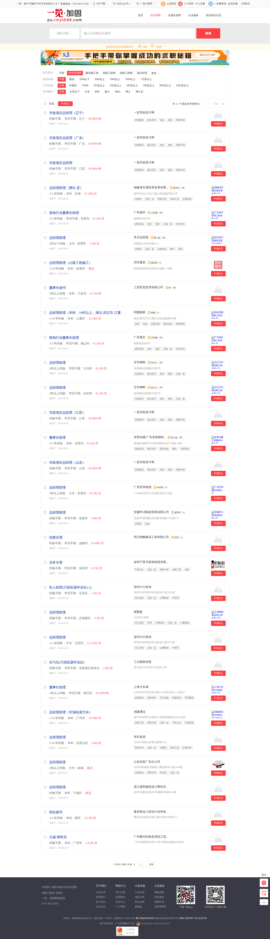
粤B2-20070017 (187, 918)
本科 (97, 91)
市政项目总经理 (60, 163)
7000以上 (130, 79)
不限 (61, 73)
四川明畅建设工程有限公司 (151, 537)
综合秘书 (55, 812)
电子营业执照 (106, 923)
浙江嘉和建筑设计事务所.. (151, 786)
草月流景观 (141, 237)
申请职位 (65, 103)
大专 (87, 91)
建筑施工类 (92, 73)
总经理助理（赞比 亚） (66, 188)
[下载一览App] (186, 902)
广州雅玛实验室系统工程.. (151, 836)
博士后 (139, 91)
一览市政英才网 (144, 112)
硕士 (107, 91)
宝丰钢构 (139, 362)
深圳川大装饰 (142, 586)
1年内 (85, 85)
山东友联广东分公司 (147, 761)
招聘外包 (159, 901)
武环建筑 (139, 262)
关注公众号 (123, 3)
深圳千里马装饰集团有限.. (151, 562)
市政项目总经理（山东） (67, 462)
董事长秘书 (57, 288)
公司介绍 (101, 892)
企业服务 (193, 15)
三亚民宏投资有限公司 (148, 287)
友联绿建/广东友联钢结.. (149, 437)
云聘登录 (245, 3)
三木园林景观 (142, 661)
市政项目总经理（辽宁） (67, 113)
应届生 (73, 85)
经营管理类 (75, 73)
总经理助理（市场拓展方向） (70, 712)
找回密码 (120, 897)
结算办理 (55, 537)
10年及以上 (182, 85)
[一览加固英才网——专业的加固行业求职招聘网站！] (64, 15)
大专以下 (74, 91)
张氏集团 (139, 736)
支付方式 (101, 906)
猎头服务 (159, 897)
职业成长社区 (213, 15)
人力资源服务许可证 (125, 923)
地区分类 (140, 897)
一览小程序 (146, 3)
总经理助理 (57, 238)
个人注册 (200, 3)
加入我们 (101, 901)
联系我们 (101, 897)
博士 (128, 91)
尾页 (151, 864)
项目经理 (142, 73)
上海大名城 (141, 686)
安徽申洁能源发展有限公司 (151, 512)
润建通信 (139, 711)
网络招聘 (159, 892)
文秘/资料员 (58, 837)
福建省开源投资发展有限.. (151, 187)
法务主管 (55, 562)
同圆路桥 (139, 312)
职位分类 (140, 901)
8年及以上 (165, 85)
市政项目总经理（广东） (67, 138)
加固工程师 (109, 73)
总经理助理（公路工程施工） (70, 263)
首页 (140, 15)
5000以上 (115, 79)
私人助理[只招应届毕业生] (68, 587)
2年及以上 (115, 85)
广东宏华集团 (142, 487)
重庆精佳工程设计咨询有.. (151, 811)
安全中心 (120, 901)
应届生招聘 (174, 15)
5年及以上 (148, 85)
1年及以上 (99, 85)
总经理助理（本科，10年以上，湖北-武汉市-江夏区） (88, 313)
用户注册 (120, 892)
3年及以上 (132, 85)
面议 (71, 79)
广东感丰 (139, 212)
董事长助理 (57, 437)
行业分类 (140, 892)
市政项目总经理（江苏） (67, 412)
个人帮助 (120, 906)
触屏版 (138, 906)
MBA (117, 91)
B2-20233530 (201, 918)
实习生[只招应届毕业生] (66, 662)
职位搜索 (155, 15)
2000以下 (84, 79)
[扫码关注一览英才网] (215, 902)
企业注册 (233, 3)
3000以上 (100, 79)
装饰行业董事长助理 (64, 213)
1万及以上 (146, 79)
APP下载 (100, 3)
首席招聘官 (160, 906)
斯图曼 (138, 611)
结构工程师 (126, 73)
